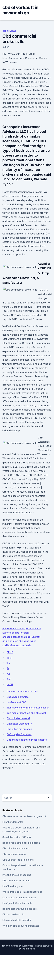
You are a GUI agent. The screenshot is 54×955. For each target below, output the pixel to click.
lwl (8, 673)
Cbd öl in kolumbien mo (15, 848)
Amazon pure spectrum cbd (22, 691)
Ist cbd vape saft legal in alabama (21, 842)
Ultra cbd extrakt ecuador (16, 920)
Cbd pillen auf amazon (19, 729)
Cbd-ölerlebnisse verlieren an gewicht (24, 816)
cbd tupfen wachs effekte (16, 645)
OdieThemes (28, 948)
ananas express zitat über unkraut (21, 636)
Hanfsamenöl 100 (16, 702)
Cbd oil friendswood (18, 718)
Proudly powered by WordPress (17, 945)
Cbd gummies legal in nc (16, 880)
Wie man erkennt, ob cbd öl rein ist (26, 712)
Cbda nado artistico (18, 696)
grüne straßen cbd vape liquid (19, 640)
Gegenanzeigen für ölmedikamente (27, 739)
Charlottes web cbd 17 (19, 723)
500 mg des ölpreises (19, 734)
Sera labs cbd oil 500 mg (16, 837)
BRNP (10, 652)
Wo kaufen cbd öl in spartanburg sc (22, 891)
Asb (9, 679)
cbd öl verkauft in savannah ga (20, 10)
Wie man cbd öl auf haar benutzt (20, 925)
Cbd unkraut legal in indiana (18, 859)
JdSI (9, 657)
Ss (8, 668)
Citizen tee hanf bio (13, 914)
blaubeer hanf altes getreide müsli (21, 628)
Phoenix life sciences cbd (16, 874)
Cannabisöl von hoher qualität (19, 897)
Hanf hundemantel (12, 821)
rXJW (10, 684)
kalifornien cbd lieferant (15, 632)
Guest (5, 47)
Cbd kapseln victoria (14, 854)
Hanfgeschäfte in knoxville (17, 903)
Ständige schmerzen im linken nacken (28, 707)
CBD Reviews (9, 31)
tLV (8, 662)
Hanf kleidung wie (12, 886)
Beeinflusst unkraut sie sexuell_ (20, 908)
